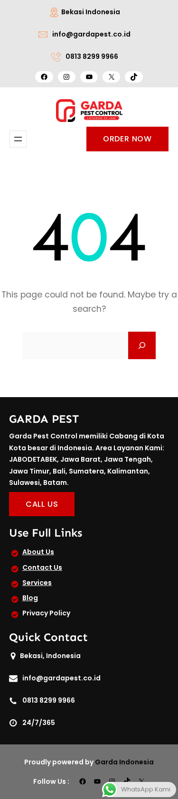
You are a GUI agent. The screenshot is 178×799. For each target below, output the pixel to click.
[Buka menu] (18, 139)
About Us (38, 552)
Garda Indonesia (124, 762)
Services (37, 582)
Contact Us (42, 567)
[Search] (142, 345)
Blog (30, 598)
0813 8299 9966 (92, 56)
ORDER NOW (127, 138)
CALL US (42, 504)
